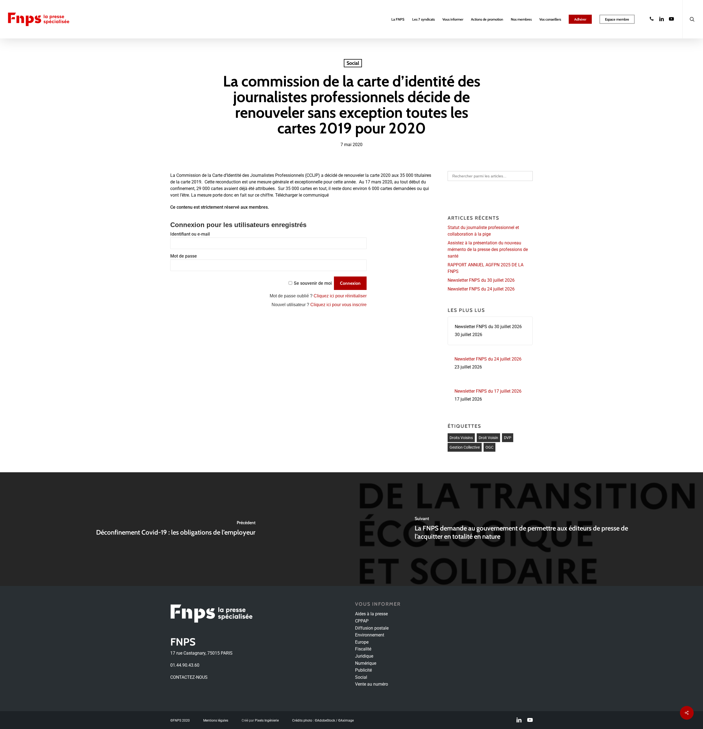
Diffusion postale (372, 628)
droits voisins (461, 437)
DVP (507, 437)
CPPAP (362, 621)
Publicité (363, 670)
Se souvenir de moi (313, 283)
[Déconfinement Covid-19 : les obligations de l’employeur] (176, 529)
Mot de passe (183, 256)
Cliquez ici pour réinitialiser (340, 296)
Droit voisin (488, 437)
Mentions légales (215, 720)
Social (353, 63)
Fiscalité (363, 649)
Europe (362, 642)
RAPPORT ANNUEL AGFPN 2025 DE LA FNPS (485, 268)
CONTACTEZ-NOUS (189, 677)
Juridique (364, 656)
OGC (489, 447)
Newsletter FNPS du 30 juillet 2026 (481, 280)
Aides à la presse (371, 613)
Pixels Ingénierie (267, 720)
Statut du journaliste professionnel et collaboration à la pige (483, 231)
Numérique (365, 663)
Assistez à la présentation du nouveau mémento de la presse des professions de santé (488, 249)
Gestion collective (465, 447)
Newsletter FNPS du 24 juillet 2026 (481, 289)
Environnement (369, 635)
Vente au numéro (371, 684)
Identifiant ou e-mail (190, 234)
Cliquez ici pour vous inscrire (338, 304)
